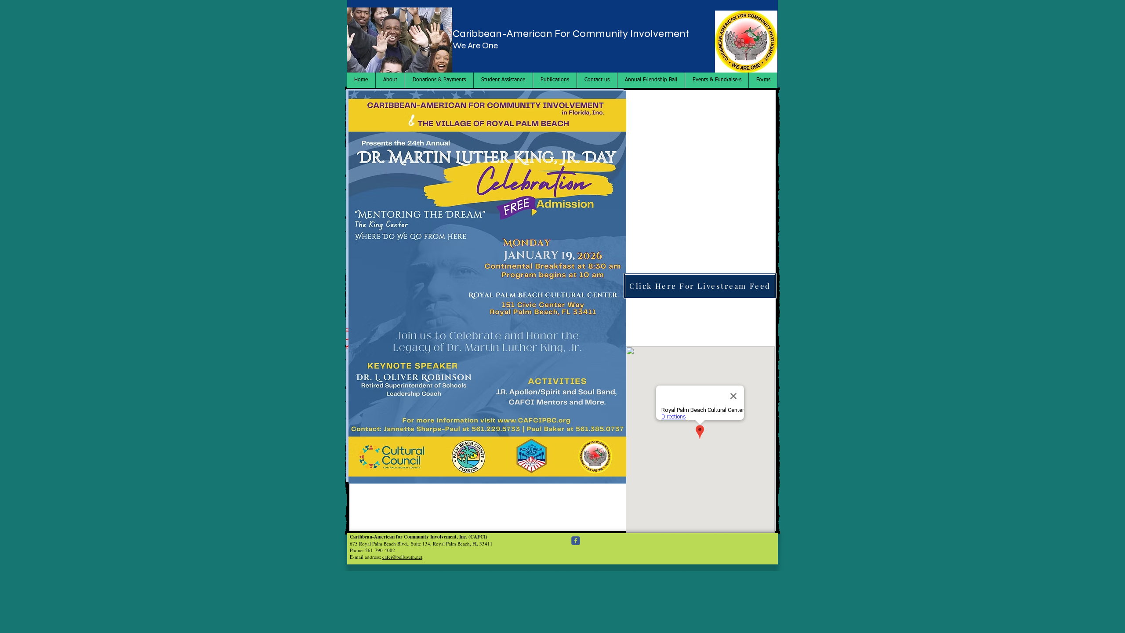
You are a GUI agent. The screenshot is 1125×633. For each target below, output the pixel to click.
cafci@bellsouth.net (402, 556)
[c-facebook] (575, 540)
